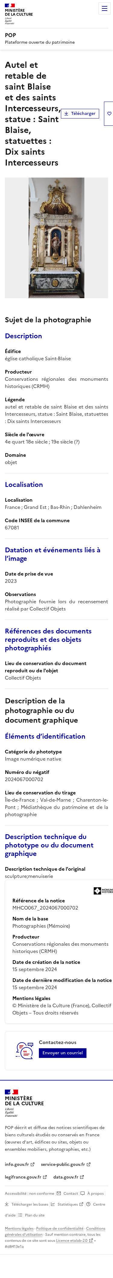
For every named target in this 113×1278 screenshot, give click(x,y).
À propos (95, 1193)
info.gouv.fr (17, 1164)
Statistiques (68, 1204)
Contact (71, 1193)
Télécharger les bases (29, 1204)
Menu (105, 8)
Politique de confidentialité (59, 1228)
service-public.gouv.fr (63, 1164)
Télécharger (83, 113)
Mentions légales (19, 1228)
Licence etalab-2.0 (71, 1240)
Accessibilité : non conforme (29, 1193)
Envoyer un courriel (62, 1053)
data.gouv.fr (65, 1177)
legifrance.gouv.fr (23, 1177)
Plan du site (35, 1215)
